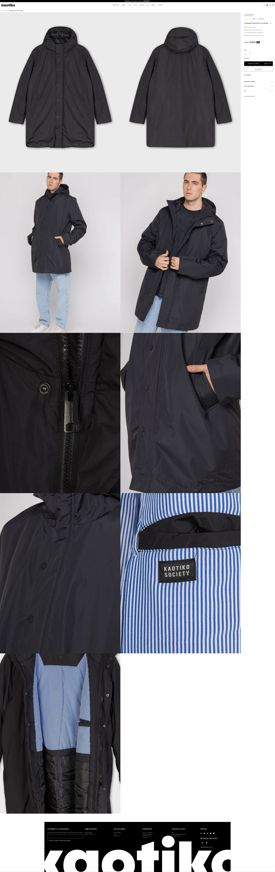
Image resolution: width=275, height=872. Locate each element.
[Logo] (8, 5)
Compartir (248, 75)
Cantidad (246, 58)
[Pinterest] (204, 834)
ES (210, 848)
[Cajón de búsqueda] (264, 5)
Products (6, 10)
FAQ (245, 90)
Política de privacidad (65, 841)
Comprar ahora (258, 69)
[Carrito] (273, 5)
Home (2, 10)
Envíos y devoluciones (249, 86)
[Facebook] (213, 834)
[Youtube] (210, 834)
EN (212, 848)
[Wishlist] (270, 5)
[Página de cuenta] (267, 5)
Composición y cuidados (249, 81)
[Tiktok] (207, 834)
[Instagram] (201, 834)
